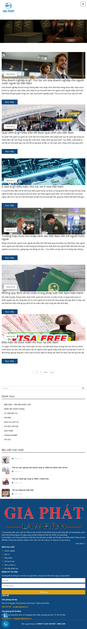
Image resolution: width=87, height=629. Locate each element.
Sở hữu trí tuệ (9, 561)
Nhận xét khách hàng (14, 409)
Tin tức (7, 440)
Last (52, 372)
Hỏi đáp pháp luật (11, 568)
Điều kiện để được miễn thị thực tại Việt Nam (30, 342)
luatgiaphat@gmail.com (22, 618)
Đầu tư (6, 554)
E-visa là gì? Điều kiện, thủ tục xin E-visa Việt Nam (32, 186)
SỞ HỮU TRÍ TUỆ (11, 426)
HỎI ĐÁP (7, 418)
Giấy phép (8, 558)
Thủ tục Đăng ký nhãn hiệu (23, 490)
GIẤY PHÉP (8, 431)
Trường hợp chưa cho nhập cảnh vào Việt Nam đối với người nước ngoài (43, 237)
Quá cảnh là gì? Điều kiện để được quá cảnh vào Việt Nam (38, 132)
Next (46, 372)
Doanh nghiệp (9, 551)
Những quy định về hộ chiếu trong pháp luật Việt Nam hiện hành (42, 293)
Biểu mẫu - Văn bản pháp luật (17, 405)
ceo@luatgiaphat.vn (20, 607)
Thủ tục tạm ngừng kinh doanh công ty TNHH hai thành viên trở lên (39, 467)
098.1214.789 (7, 607)
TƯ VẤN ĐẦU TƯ (11, 413)
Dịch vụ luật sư (11, 422)
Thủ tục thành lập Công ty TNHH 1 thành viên (30, 479)
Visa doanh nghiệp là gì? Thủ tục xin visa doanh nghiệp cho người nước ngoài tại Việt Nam (43, 81)
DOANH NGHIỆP (10, 435)
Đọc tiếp (9, 101)
